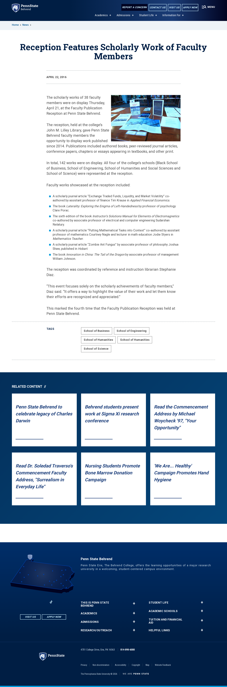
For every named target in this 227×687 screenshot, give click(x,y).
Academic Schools (163, 611)
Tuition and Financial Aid (166, 621)
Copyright (136, 665)
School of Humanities (98, 339)
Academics (101, 15)
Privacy (84, 665)
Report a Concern (134, 7)
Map (147, 665)
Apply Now (190, 7)
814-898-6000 (127, 649)
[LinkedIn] (43, 601)
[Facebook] (27, 601)
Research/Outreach (96, 630)
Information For (171, 15)
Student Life (146, 15)
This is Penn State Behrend (95, 604)
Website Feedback (163, 665)
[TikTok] (51, 601)
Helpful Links (159, 630)
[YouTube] (59, 601)
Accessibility (120, 665)
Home (15, 24)
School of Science (96, 348)
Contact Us (158, 7)
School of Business (96, 330)
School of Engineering (132, 330)
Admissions (123, 15)
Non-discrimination (101, 665)
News (25, 24)
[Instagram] (35, 601)
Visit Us (174, 7)
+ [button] (134, 603)
